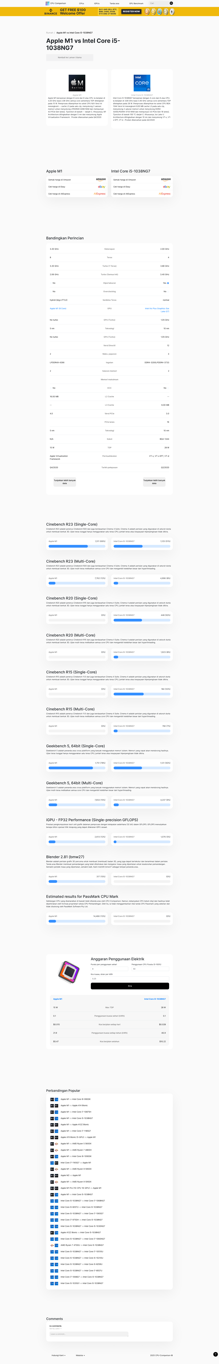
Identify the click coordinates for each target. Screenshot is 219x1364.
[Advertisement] (109, 23)
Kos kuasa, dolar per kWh (102, 974)
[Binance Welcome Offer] (50, 11)
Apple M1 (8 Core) (58, 308)
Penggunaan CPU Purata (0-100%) (146, 964)
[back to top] (215, 1354)
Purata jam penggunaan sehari (104, 964)
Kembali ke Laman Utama (70, 57)
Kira (130, 986)
